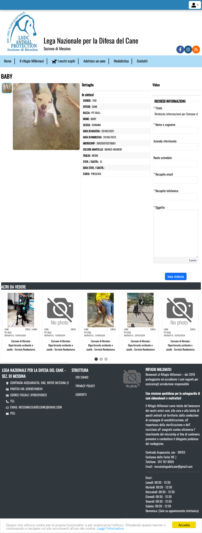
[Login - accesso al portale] (195, 5)
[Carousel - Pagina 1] (96, 359)
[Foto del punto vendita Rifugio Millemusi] (132, 377)
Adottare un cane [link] (94, 60)
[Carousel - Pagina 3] (106, 359)
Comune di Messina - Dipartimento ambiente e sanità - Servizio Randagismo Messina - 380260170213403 (140, 347)
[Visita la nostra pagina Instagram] (188, 49)
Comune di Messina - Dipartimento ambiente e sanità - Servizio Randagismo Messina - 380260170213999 (60, 347)
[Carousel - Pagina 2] (101, 359)
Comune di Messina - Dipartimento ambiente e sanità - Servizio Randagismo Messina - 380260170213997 (100, 347)
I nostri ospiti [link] (66, 60)
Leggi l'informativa (110, 528)
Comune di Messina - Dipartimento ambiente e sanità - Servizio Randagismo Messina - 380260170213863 (180, 347)
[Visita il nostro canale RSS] (196, 49)
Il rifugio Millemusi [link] (32, 60)
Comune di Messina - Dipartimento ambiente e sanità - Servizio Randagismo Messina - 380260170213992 (20, 347)
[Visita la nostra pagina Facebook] (180, 49)
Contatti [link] (142, 60)
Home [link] (7, 60)
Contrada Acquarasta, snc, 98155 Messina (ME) (41, 382)
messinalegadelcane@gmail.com (40, 407)
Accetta (184, 524)
